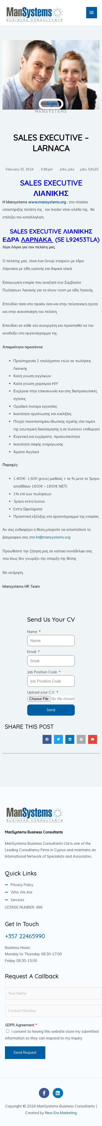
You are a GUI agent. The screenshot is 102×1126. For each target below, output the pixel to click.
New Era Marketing (61, 1112)
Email (32, 651)
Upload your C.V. (41, 692)
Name (32, 631)
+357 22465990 (25, 936)
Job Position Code (42, 672)
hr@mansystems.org (53, 537)
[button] (47, 739)
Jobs (63, 169)
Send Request (25, 1052)
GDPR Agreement (21, 1025)
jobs (71, 169)
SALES (93, 169)
